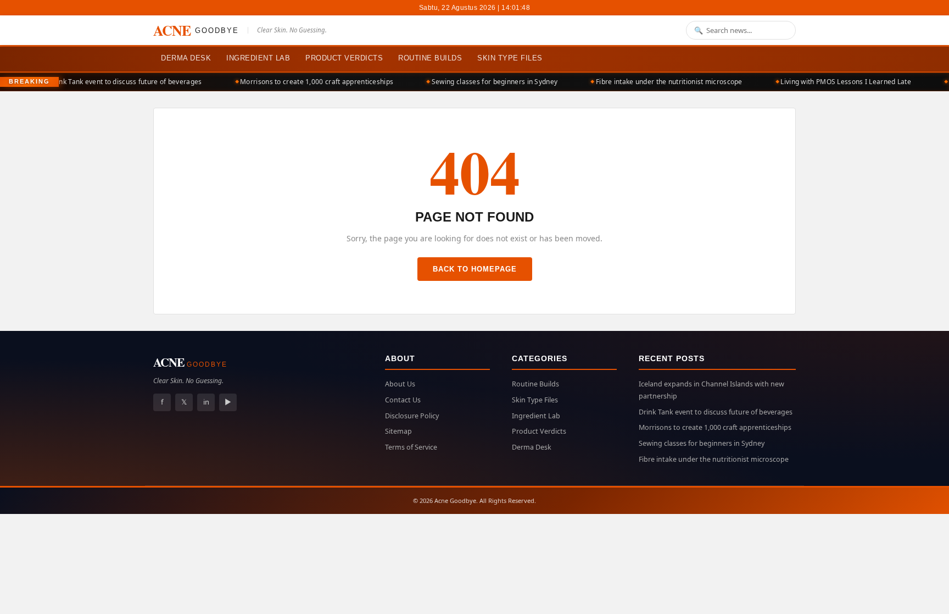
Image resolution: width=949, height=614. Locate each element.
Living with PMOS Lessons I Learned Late (839, 81)
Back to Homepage (475, 269)
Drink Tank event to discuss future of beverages (118, 81)
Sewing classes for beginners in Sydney (487, 81)
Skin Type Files (510, 58)
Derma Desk (186, 58)
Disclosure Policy (412, 416)
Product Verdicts (344, 58)
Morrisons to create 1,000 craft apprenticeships (310, 81)
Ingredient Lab (258, 58)
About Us (400, 384)
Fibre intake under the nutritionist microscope (662, 81)
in (206, 402)
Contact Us (403, 400)
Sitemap (398, 431)
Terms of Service (411, 447)
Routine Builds (430, 58)
